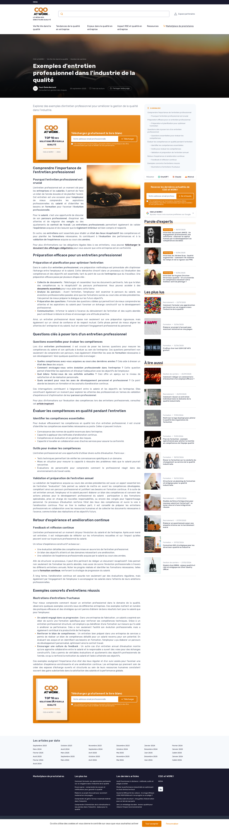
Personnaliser (172, 824)
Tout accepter (151, 824)
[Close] (162, 394)
